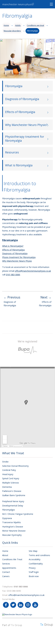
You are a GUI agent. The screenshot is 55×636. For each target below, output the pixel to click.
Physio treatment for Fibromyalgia (18, 257)
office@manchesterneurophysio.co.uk (33, 271)
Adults (18, 25)
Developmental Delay (12, 505)
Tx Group (16, 625)
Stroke (5, 461)
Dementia (7, 487)
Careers (6, 576)
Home (6, 25)
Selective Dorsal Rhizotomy (15, 466)
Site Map (33, 551)
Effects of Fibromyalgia (13, 249)
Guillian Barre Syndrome (13, 495)
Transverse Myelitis (11, 522)
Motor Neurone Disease (14, 530)
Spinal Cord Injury (10, 478)
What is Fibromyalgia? (12, 246)
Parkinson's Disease (11, 491)
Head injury (7, 474)
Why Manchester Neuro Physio (17, 261)
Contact (6, 572)
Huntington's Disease (12, 526)
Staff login (34, 572)
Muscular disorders (12, 30)
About (5, 555)
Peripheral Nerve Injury (13, 501)
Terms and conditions (39, 555)
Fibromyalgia (32, 30)
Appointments (9, 567)
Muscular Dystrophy (12, 535)
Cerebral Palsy (9, 470)
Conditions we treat (35, 25)
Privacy (32, 567)
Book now (34, 576)
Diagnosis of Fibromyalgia (14, 253)
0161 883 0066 (13, 274)
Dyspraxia (7, 518)
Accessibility (34, 559)
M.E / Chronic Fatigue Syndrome (17, 514)
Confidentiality (36, 563)
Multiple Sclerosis (10, 482)
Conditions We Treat (12, 559)
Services (6, 563)
